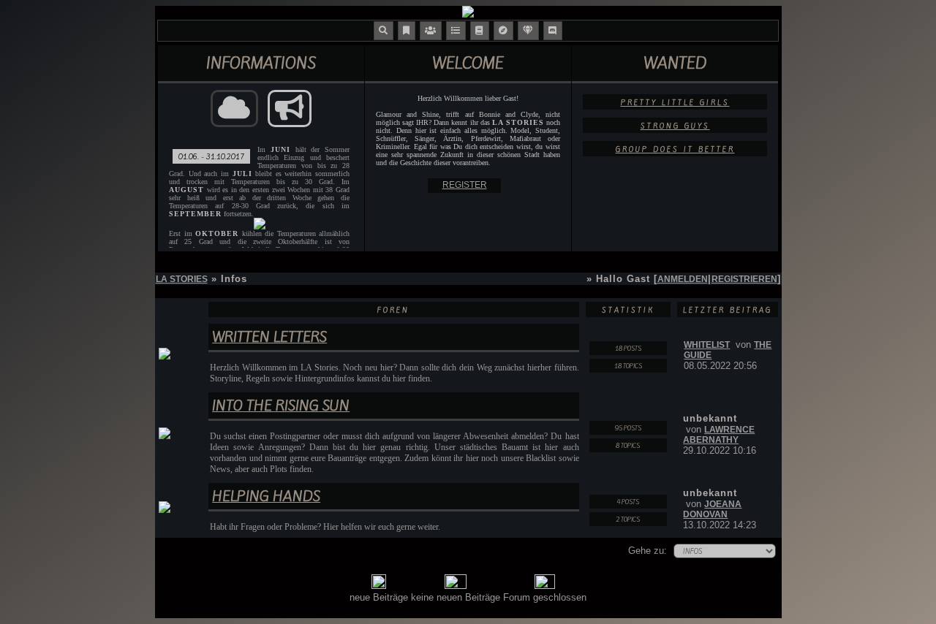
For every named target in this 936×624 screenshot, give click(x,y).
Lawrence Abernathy (719, 435)
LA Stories (182, 279)
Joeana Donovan (712, 509)
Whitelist (707, 345)
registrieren (744, 279)
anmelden (682, 279)
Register (464, 185)
